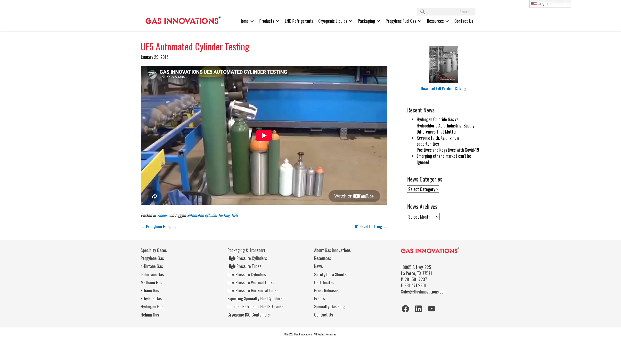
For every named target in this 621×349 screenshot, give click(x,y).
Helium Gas (150, 314)
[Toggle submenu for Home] (252, 21)
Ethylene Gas (151, 298)
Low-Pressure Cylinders (247, 274)
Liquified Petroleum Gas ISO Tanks (255, 306)
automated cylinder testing (208, 215)
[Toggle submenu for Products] (277, 21)
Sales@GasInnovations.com (423, 291)
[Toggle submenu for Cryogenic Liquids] (350, 21)
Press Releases (326, 290)
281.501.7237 (416, 279)
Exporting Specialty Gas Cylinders (255, 298)
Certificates (324, 282)
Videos (162, 215)
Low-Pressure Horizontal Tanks (253, 290)
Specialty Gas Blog (329, 306)
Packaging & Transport (246, 250)
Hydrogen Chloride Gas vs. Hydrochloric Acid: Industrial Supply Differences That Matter (445, 125)
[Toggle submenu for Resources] (447, 21)
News (318, 266)
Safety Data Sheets (330, 274)
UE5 (234, 215)
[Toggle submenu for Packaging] (378, 21)
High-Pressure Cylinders (247, 258)
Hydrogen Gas (152, 306)
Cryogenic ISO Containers (249, 314)
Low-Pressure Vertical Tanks (251, 282)
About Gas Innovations (332, 250)
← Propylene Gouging (159, 226)
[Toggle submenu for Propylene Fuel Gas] (420, 21)
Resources (322, 258)
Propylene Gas (152, 258)
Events (319, 298)
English (544, 3)
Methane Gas (151, 282)
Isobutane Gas (152, 274)
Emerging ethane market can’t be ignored (444, 159)
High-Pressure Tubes (244, 266)
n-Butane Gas (152, 266)
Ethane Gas (150, 290)
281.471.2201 (415, 285)
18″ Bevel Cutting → (370, 226)
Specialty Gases (154, 250)
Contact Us (323, 314)
